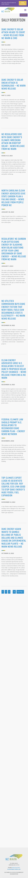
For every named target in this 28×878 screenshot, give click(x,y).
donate (24, 15)
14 (15, 591)
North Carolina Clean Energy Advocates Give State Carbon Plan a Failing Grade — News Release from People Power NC (13, 198)
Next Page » (20, 592)
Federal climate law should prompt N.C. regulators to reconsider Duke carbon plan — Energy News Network (13, 427)
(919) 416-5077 (16, 867)
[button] (25, 10)
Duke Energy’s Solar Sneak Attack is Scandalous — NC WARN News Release (13, 84)
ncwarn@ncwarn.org (14, 869)
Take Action (22, 3)
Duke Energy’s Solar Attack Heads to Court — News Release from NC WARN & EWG (13, 33)
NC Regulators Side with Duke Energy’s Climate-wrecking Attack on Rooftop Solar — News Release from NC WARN (13, 141)
